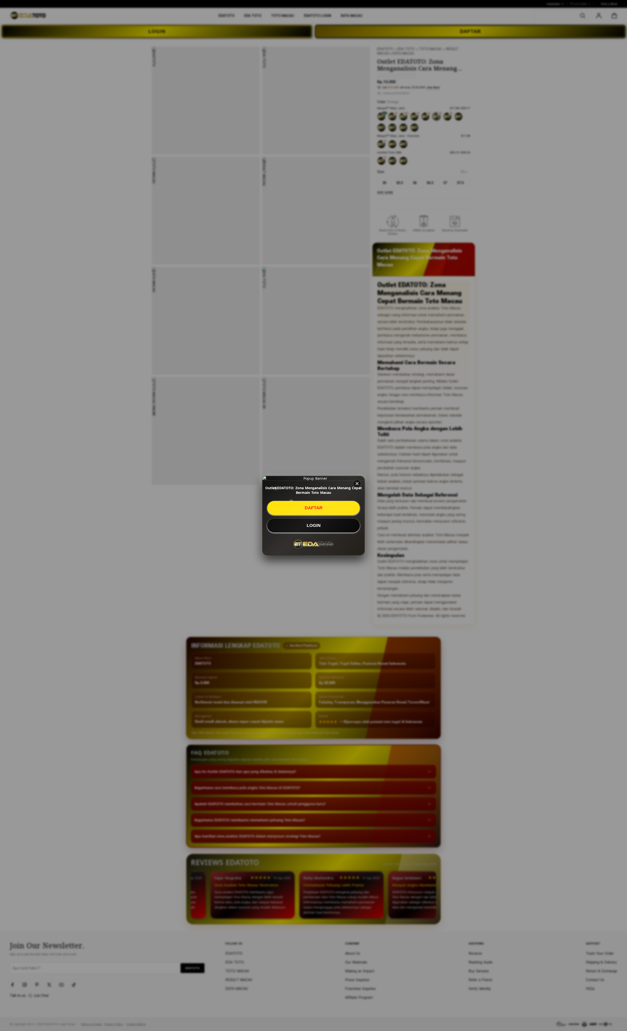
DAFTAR (314, 507)
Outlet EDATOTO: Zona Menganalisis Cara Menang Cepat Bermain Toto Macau (313, 490)
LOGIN (314, 525)
